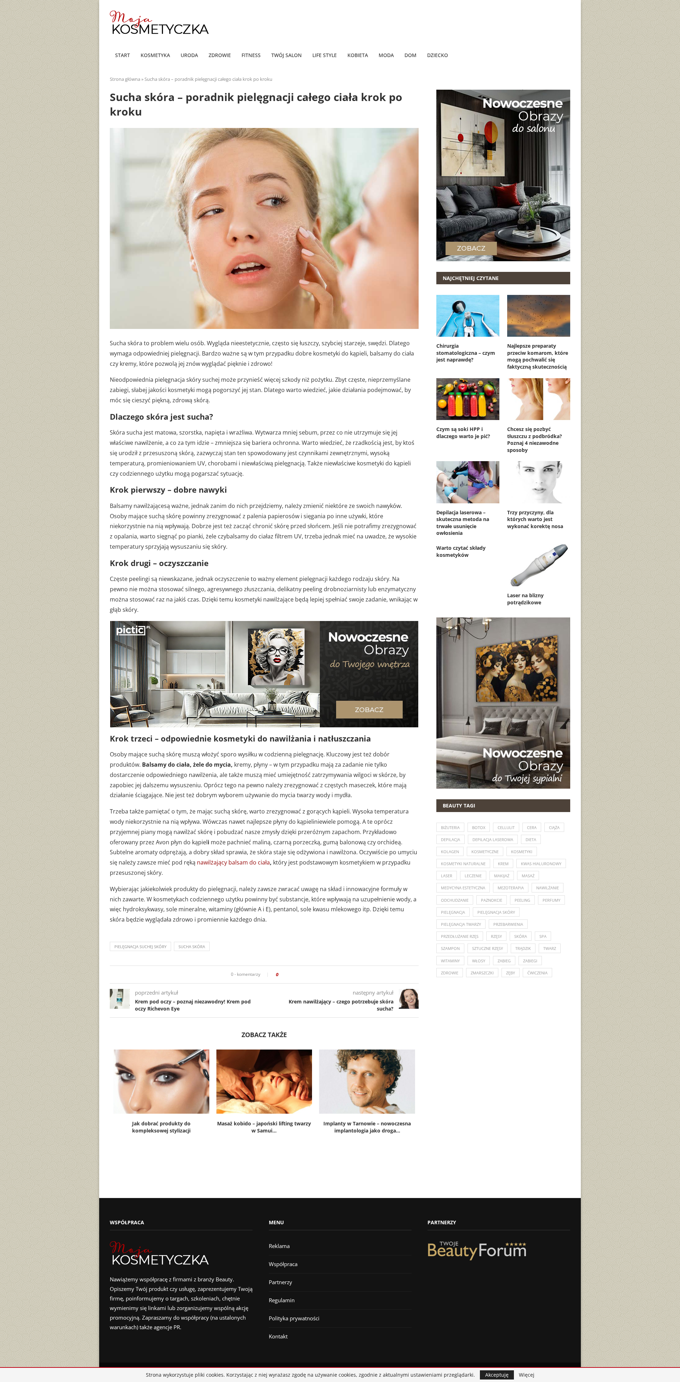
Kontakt (278, 1336)
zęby (510, 972)
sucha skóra (191, 946)
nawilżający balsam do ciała (233, 862)
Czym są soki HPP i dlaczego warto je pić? (463, 433)
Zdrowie (220, 55)
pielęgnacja (453, 912)
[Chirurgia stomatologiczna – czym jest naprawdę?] (467, 316)
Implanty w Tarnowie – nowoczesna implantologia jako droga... (367, 1127)
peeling (522, 900)
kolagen (450, 851)
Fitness (251, 55)
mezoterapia (511, 887)
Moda (386, 55)
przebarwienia (508, 924)
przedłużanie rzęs (459, 936)
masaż (528, 875)
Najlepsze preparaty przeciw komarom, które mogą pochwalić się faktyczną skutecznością (537, 356)
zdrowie (449, 972)
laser (446, 875)
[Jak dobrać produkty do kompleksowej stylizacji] (161, 1081)
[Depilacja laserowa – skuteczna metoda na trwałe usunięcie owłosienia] (467, 482)
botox (478, 827)
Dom (410, 55)
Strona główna (125, 79)
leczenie (473, 875)
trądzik (523, 948)
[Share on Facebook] (286, 974)
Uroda (189, 55)
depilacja (450, 839)
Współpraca (283, 1264)
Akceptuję (497, 1374)
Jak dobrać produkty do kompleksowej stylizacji (161, 1127)
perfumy (551, 900)
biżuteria (450, 827)
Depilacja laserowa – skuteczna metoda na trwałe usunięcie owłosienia (462, 523)
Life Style (324, 55)
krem (503, 863)
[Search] (566, 55)
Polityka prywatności (294, 1318)
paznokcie (491, 900)
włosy (478, 960)
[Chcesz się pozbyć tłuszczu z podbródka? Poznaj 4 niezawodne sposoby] (538, 399)
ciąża (554, 827)
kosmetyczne (485, 851)
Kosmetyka (155, 55)
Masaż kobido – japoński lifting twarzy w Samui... (264, 1127)
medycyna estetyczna (463, 887)
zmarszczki (482, 972)
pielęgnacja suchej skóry (140, 946)
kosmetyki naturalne (463, 863)
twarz (549, 948)
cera (532, 827)
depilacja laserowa (492, 839)
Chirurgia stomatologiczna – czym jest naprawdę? (465, 352)
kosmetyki (521, 851)
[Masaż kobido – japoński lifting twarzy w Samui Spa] (264, 1081)
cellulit (506, 827)
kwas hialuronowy (541, 863)
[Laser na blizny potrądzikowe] (538, 565)
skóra (520, 936)
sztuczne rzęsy (487, 948)
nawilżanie (547, 887)
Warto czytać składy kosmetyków (461, 551)
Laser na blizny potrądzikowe (525, 599)
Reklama (279, 1245)
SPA (542, 936)
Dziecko (437, 55)
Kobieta (357, 55)
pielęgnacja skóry (496, 912)
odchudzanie (455, 900)
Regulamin (282, 1300)
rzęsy (496, 936)
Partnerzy (280, 1282)
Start (122, 55)
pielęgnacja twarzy (461, 924)
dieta (531, 839)
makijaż (501, 875)
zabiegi (530, 960)
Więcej (526, 1374)
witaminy (450, 960)
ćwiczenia (537, 972)
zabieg (504, 960)
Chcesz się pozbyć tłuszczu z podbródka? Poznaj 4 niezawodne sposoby (534, 439)
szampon (450, 948)
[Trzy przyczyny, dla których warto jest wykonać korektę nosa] (538, 482)
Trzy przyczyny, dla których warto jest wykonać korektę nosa (535, 519)
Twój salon (286, 55)
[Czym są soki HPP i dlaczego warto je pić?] (467, 399)
